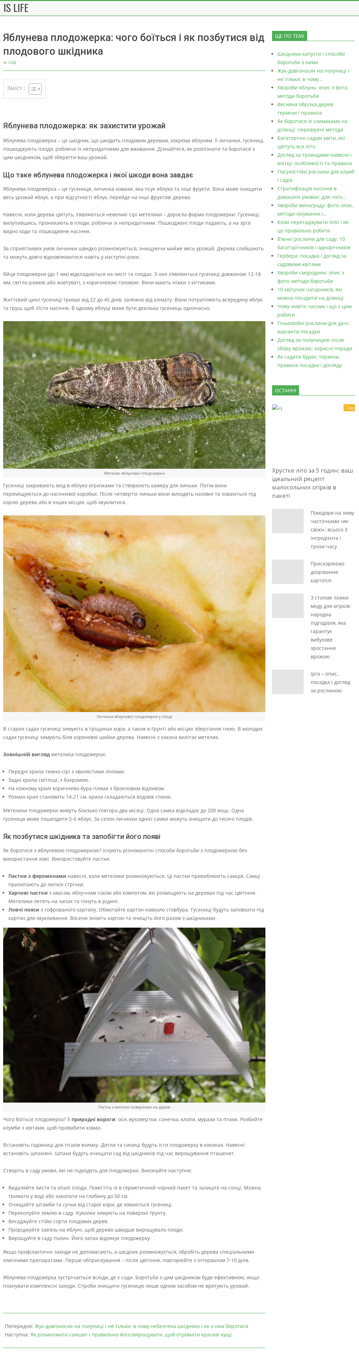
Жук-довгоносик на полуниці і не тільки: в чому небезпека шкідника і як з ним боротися (141, 1326)
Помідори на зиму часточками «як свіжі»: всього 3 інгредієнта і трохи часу (332, 529)
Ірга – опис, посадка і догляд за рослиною (330, 682)
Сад (12, 62)
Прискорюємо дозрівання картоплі (327, 572)
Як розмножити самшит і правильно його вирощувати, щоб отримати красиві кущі (131, 1334)
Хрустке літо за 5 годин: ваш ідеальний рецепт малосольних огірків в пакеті (312, 483)
